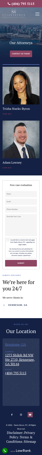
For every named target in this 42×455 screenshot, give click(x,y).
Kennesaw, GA (17, 305)
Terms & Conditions (19, 439)
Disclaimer (15, 433)
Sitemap (30, 441)
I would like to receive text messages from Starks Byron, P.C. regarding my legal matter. (22, 242)
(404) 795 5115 (23, 3)
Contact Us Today (21, 54)
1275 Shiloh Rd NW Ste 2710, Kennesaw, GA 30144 (20, 359)
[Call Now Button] (5, 450)
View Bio (7, 114)
